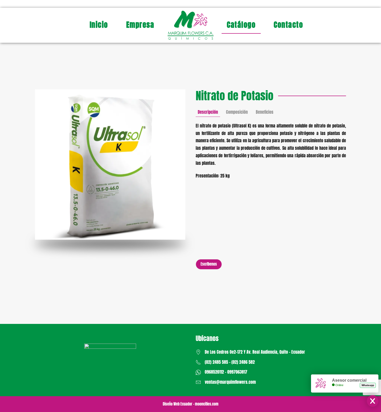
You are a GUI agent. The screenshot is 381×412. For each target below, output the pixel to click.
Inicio (99, 24)
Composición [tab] (237, 112)
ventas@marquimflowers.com (230, 382)
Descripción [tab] (208, 112)
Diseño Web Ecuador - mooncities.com (190, 404)
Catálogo (241, 24)
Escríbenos (209, 264)
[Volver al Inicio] (190, 25)
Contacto (288, 24)
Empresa (140, 24)
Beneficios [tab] (264, 112)
